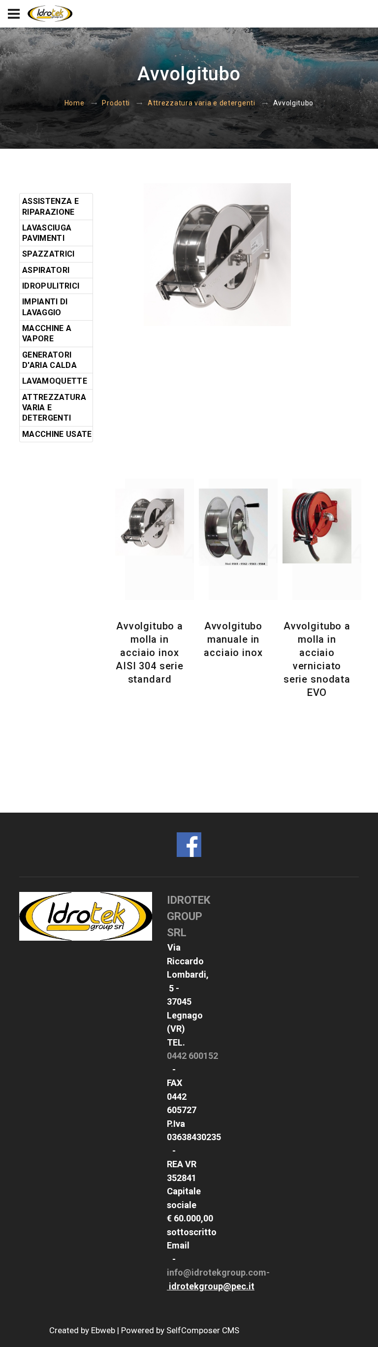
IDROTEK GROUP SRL (188, 916)
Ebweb (103, 1330)
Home (74, 103)
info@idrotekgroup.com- (218, 1272)
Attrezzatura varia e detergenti (201, 103)
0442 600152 (192, 1056)
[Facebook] (189, 844)
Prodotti (116, 103)
